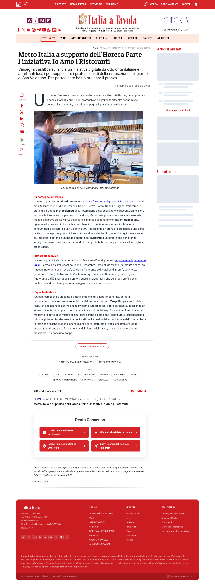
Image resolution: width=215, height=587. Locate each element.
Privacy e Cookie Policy (173, 513)
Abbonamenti (170, 4)
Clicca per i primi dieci (178, 110)
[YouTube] (44, 30)
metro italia (72, 375)
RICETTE (133, 38)
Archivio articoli (133, 513)
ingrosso (89, 375)
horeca (104, 375)
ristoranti (119, 375)
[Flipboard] (54, 30)
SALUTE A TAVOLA (98, 540)
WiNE (63, 38)
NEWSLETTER (78, 4)
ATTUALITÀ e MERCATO (101, 513)
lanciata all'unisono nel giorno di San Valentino (108, 201)
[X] (23, 30)
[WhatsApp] (49, 30)
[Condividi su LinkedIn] (22, 118)
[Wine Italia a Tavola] (39, 20)
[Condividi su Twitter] (22, 112)
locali (134, 375)
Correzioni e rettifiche (172, 526)
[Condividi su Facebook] (22, 105)
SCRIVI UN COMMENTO (92, 346)
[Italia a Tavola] (107, 19)
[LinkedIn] (28, 30)
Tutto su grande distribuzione (76, 362)
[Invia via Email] (22, 131)
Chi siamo (130, 531)
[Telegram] (39, 30)
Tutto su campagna (110, 362)
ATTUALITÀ (49, 38)
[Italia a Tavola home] (53, 508)
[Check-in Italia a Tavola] (176, 20)
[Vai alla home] (21, 38)
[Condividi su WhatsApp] (22, 125)
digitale (103, 380)
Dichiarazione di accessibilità (176, 531)
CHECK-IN (101, 38)
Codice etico (168, 522)
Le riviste (130, 522)
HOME (95, 48)
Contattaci (131, 535)
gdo (58, 375)
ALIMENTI (163, 38)
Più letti (129, 540)
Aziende (46, 375)
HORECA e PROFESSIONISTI (102, 531)
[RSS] (59, 30)
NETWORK (96, 4)
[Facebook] (18, 30)
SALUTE (147, 38)
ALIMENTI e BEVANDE (99, 544)
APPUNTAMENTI (81, 38)
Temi (128, 518)
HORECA (117, 38)
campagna (88, 380)
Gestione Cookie (170, 518)
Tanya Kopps (120, 380)
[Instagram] (33, 30)
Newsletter (131, 526)
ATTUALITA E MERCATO (111, 48)
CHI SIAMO (112, 4)
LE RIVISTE (60, 4)
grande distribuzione (65, 380)
